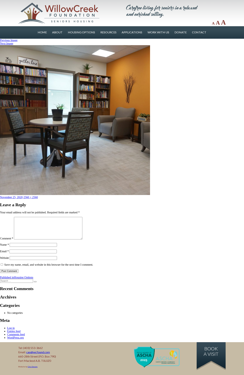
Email (4, 251)
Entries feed (14, 331)
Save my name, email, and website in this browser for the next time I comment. (48, 264)
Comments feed (16, 334)
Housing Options (81, 32)
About (57, 32)
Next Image (6, 43)
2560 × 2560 (30, 197)
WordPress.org (15, 337)
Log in (11, 328)
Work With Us (158, 32)
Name (4, 244)
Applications (132, 32)
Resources (108, 32)
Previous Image (9, 40)
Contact (199, 32)
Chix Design (33, 367)
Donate (181, 32)
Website (4, 257)
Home (42, 32)
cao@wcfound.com (38, 352)
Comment (6, 238)
